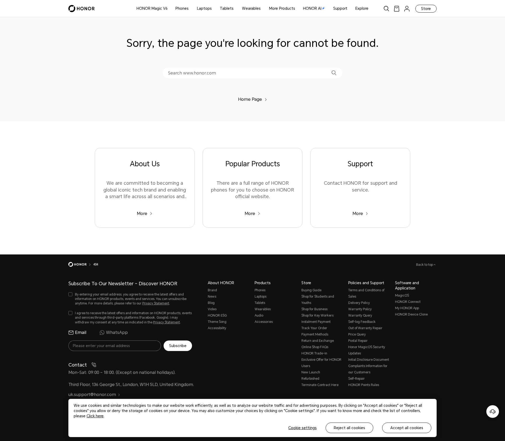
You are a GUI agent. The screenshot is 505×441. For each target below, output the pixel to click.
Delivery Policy (359, 303)
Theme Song (217, 322)
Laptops (204, 8)
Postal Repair (358, 341)
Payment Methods (314, 334)
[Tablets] (236, 8)
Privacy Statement (155, 303)
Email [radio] (80, 332)
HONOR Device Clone (411, 314)
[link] (396, 8)
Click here (95, 416)
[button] (334, 73)
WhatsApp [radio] (117, 332)
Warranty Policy (360, 309)
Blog (211, 303)
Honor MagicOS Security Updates (366, 350)
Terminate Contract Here (320, 385)
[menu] (407, 8)
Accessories (264, 322)
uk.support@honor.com (92, 394)
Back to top (425, 265)
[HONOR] (80, 264)
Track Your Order (314, 328)
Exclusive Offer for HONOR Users (321, 363)
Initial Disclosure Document (368, 360)
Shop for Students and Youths (317, 300)
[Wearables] (263, 8)
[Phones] (191, 8)
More (142, 213)
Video (212, 309)
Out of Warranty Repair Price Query (365, 331)
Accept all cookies (406, 428)
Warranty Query (360, 315)
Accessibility (217, 328)
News (212, 296)
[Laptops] (214, 8)
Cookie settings (302, 428)
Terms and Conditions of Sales (366, 293)
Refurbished (310, 378)
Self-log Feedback (362, 322)
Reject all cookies (349, 428)
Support (340, 8)
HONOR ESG (217, 315)
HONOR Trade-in (314, 353)
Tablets (227, 8)
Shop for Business (314, 309)
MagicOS (402, 295)
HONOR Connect (408, 302)
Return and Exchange (317, 341)
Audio (259, 315)
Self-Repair (356, 378)
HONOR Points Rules (363, 385)
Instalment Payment (316, 322)
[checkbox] (130, 299)
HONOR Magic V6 (152, 8)
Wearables (251, 8)
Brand (212, 290)
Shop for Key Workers (317, 315)
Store (426, 9)
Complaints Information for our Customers (367, 369)
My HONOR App (407, 308)
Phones (182, 8)
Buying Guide (311, 290)
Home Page (250, 99)
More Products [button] (282, 8)
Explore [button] (361, 8)
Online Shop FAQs (314, 347)
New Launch (310, 372)
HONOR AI (312, 8)
